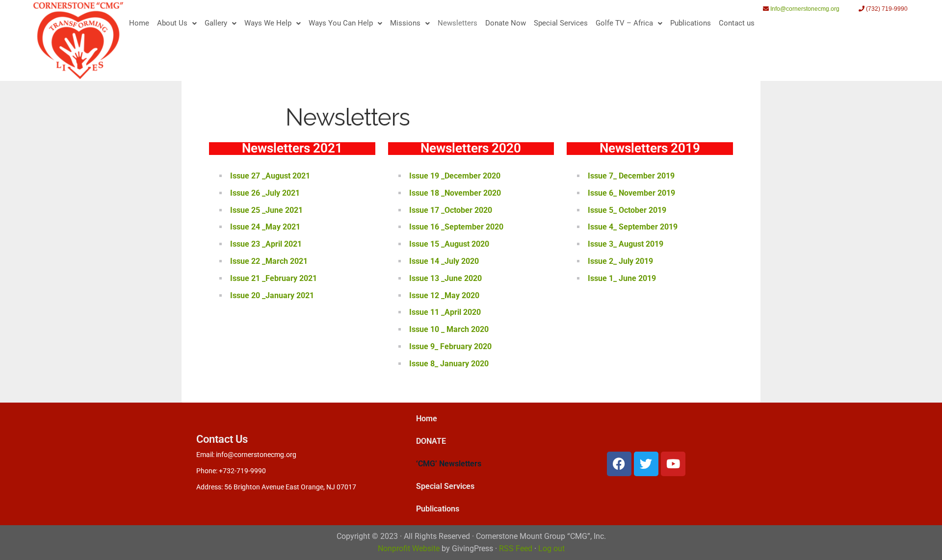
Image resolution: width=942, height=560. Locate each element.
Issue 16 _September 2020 (456, 226)
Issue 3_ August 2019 (625, 244)
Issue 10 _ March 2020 (449, 329)
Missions (405, 23)
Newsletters (457, 23)
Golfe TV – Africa (624, 23)
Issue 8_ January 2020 (449, 363)
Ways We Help (267, 23)
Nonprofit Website (409, 548)
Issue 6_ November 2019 (631, 193)
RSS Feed (515, 548)
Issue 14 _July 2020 (444, 261)
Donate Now (505, 23)
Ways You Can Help (341, 23)
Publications (690, 23)
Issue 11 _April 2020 (445, 312)
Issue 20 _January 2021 (272, 295)
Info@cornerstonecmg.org (804, 8)
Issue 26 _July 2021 (265, 193)
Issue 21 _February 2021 (273, 278)
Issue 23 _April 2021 (266, 244)
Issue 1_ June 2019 (622, 278)
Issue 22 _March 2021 (269, 261)
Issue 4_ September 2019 (633, 226)
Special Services (561, 23)
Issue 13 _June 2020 (445, 278)
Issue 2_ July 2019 (620, 261)
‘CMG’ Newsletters (448, 463)
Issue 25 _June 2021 (266, 210)
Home (139, 23)
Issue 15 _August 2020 (449, 244)
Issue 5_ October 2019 (628, 210)
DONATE (431, 441)
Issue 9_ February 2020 (450, 346)
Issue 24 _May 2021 (265, 226)
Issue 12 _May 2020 (444, 295)
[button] (177, 23)
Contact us (737, 23)
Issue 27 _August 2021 (270, 175)
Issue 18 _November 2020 (455, 193)
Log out (551, 548)
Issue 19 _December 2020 (454, 175)
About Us (172, 23)
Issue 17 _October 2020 (450, 210)
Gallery (216, 23)
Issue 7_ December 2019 (631, 175)
